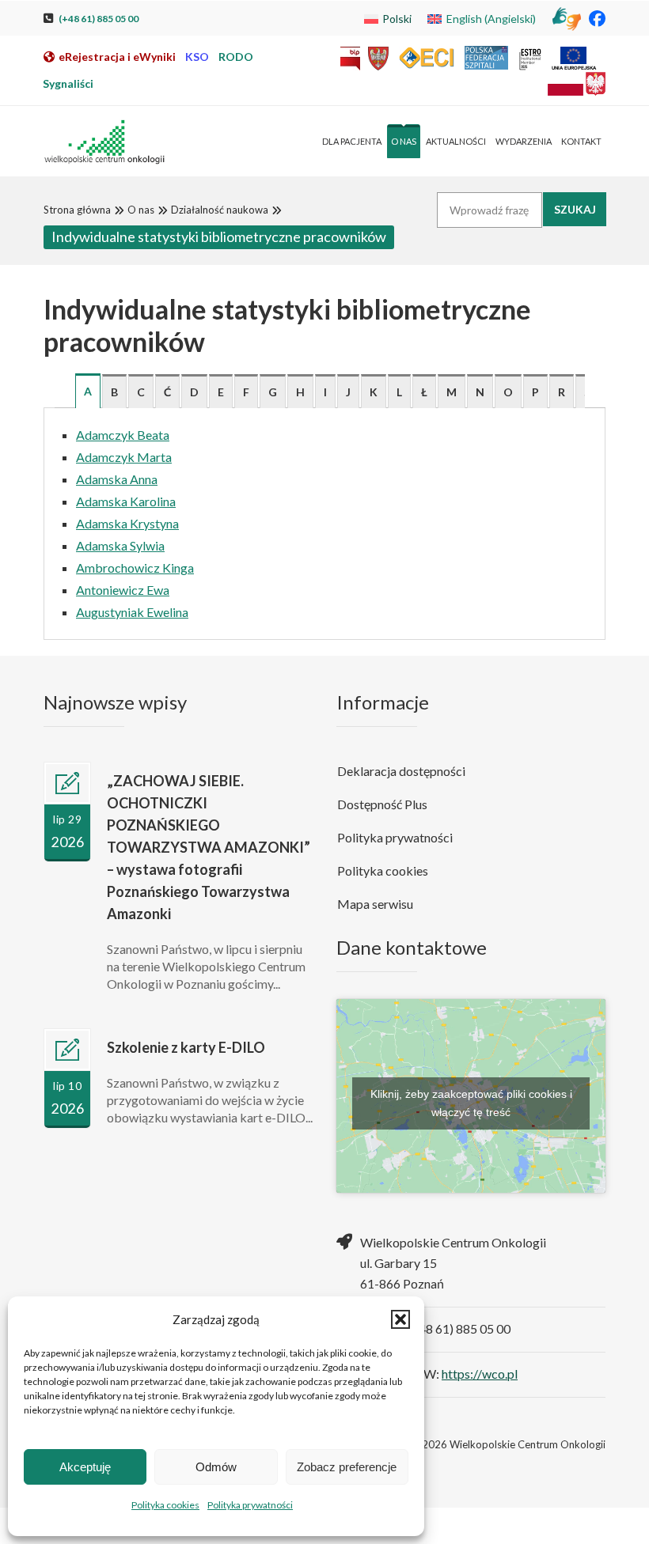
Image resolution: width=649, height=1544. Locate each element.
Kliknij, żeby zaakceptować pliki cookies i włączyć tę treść (471, 1103)
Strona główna (77, 209)
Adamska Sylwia (120, 545)
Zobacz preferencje (347, 1467)
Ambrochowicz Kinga (135, 567)
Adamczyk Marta (124, 456)
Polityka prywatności (250, 1505)
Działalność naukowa (219, 209)
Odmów (216, 1467)
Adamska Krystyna (127, 523)
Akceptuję (85, 1467)
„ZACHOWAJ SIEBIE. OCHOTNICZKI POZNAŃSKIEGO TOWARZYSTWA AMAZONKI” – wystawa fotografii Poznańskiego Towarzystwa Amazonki (208, 847)
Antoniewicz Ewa (122, 589)
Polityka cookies (165, 1505)
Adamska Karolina (126, 501)
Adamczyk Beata (122, 434)
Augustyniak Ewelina (132, 611)
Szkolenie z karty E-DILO (186, 1047)
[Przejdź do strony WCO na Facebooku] (597, 18)
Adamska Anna (117, 478)
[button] (400, 1319)
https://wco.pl (480, 1373)
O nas (140, 209)
